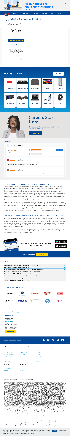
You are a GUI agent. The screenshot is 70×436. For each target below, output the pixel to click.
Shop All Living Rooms (22, 88)
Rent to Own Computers (8, 352)
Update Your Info (23, 352)
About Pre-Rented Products (9, 356)
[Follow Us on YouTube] (53, 341)
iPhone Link (61, 246)
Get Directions (16, 35)
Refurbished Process (8, 359)
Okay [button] (55, 430)
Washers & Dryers (35, 88)
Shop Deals (10, 88)
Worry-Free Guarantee (8, 366)
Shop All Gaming (47, 103)
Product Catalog (7, 361)
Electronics (44, 13)
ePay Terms (21, 379)
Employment (38, 350)
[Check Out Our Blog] (62, 341)
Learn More (60, 5)
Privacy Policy (31, 433)
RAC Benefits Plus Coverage (25, 372)
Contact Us (6, 370)
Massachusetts (12, 340)
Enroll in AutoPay (23, 350)
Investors (38, 352)
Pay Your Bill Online (23, 347)
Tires (60, 103)
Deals (52, 13)
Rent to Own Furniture (8, 347)
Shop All (58, 74)
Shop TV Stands (10, 103)
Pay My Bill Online (7, 375)
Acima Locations (39, 359)
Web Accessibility (13, 379)
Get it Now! (22, 366)
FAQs (21, 356)
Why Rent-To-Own (7, 368)
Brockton (19, 340)
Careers (60, 13)
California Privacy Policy (29, 379)
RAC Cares (38, 354)
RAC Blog (38, 361)
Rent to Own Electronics (8, 354)
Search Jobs (36, 133)
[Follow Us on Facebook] (44, 341)
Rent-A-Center (9, 315)
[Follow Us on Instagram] (48, 341)
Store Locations (39, 356)
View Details (10, 331)
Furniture (15, 13)
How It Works (22, 354)
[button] (62, 431)
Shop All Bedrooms (22, 103)
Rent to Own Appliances (8, 350)
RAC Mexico (22, 370)
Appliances (25, 13)
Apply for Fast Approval (16, 40)
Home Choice (22, 368)
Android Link (61, 242)
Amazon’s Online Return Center (15, 220)
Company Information (40, 347)
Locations (6, 340)
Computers (35, 13)
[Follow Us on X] (58, 341)
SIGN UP (42, 254)
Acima (21, 375)
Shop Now (16, 45)
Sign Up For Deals (55, 350)
